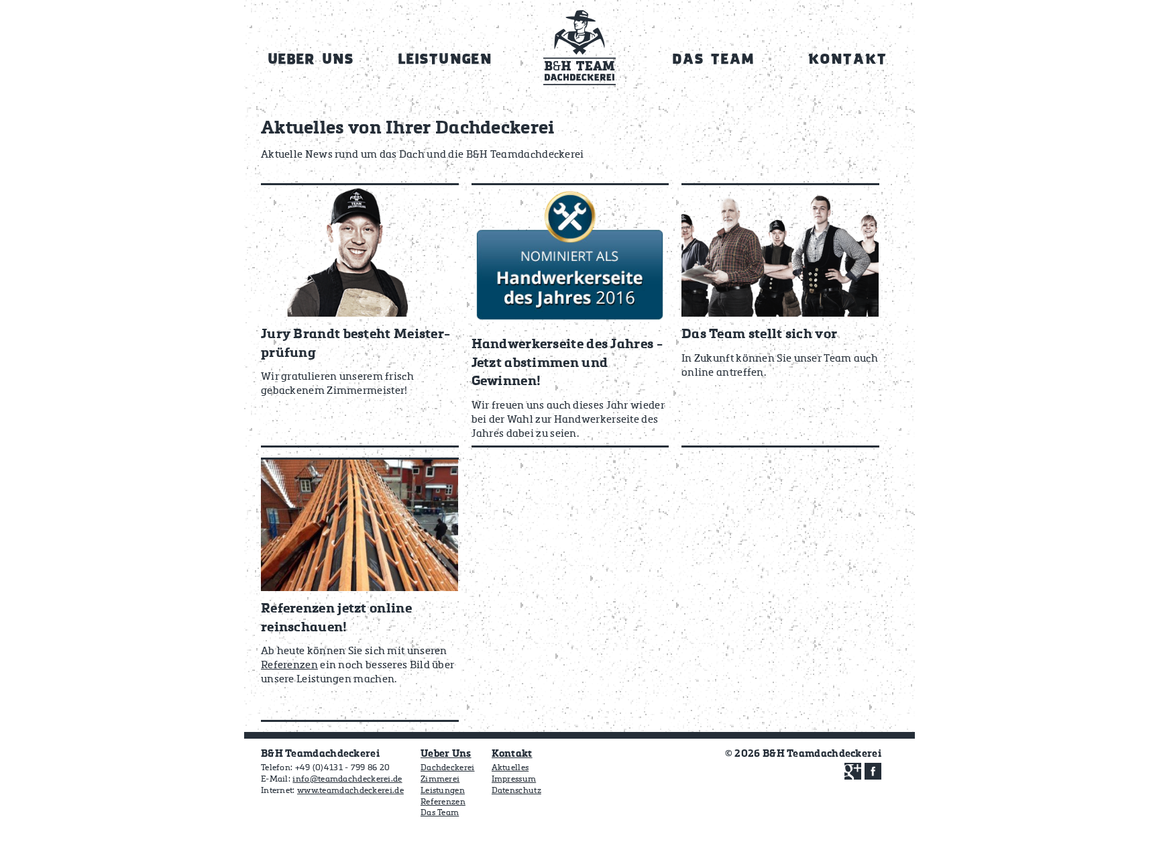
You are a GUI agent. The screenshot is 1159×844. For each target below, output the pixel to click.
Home (579, 53)
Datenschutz (516, 791)
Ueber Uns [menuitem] (311, 60)
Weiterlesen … (360, 315)
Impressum (514, 780)
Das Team (440, 813)
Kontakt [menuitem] (847, 60)
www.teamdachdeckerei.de (350, 791)
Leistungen (443, 791)
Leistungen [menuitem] (445, 60)
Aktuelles (510, 768)
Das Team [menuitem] (714, 60)
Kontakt (512, 754)
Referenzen (443, 802)
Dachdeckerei (448, 768)
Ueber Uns (446, 754)
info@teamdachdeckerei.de (347, 780)
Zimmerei (440, 780)
